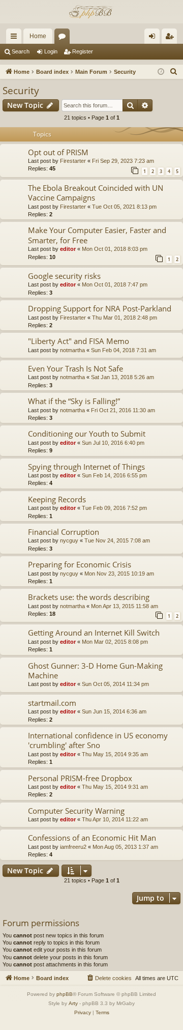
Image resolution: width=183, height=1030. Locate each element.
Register (82, 51)
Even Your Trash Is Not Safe (75, 368)
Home (37, 36)
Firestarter (73, 161)
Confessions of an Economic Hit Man (92, 838)
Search (20, 51)
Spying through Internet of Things (86, 467)
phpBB (64, 994)
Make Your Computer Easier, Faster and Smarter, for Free (97, 235)
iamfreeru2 (73, 847)
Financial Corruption (63, 532)
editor (68, 249)
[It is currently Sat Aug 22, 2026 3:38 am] (161, 72)
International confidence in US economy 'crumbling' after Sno (98, 740)
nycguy (69, 540)
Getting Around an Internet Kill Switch (94, 632)
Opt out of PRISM (58, 152)
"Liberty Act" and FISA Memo (78, 341)
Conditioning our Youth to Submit (86, 433)
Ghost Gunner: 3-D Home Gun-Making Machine (95, 670)
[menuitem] (173, 71)
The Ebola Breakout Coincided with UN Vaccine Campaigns (95, 193)
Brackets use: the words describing (88, 597)
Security (21, 90)
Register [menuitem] (171, 38)
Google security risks (64, 276)
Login (50, 51)
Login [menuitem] (154, 38)
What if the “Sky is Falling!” (74, 401)
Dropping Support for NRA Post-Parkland (99, 308)
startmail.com (52, 703)
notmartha (72, 350)
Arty (73, 1003)
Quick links (15, 38)
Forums (64, 38)
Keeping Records (57, 499)
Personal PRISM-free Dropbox (80, 778)
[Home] (91, 11)
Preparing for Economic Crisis (79, 564)
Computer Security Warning (76, 811)
